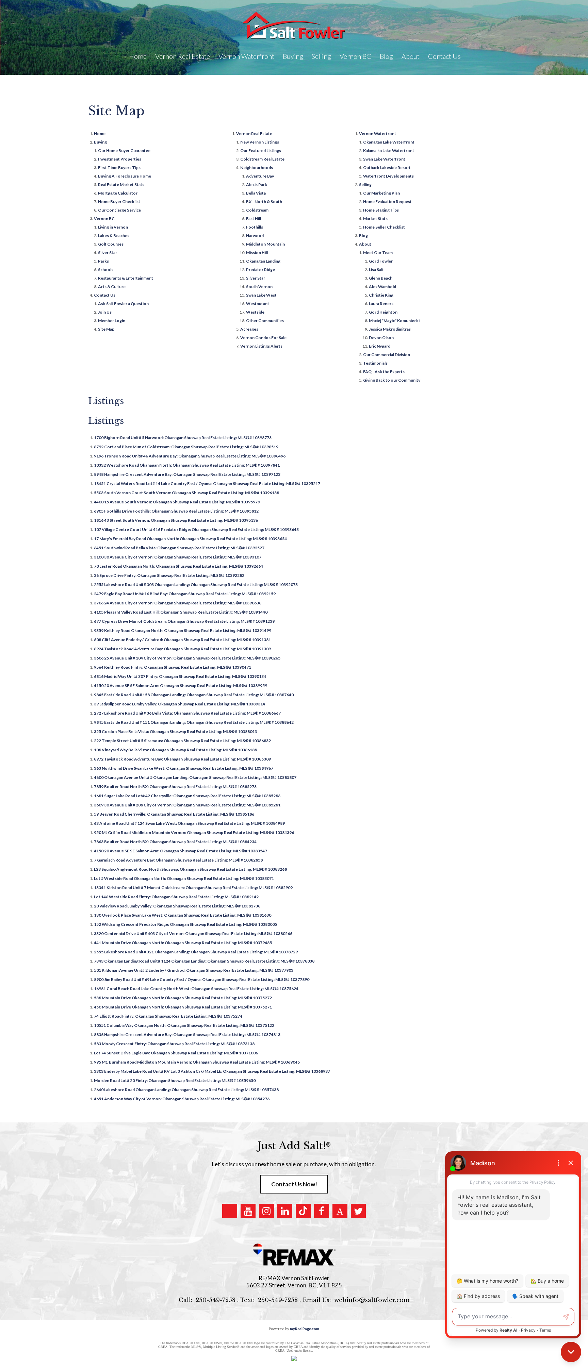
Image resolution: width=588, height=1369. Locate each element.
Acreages (249, 329)
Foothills (254, 227)
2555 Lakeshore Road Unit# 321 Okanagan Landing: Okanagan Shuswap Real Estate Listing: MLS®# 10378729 (196, 951)
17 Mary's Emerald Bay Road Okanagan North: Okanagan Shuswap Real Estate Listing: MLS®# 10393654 (190, 538)
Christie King (381, 295)
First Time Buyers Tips (119, 167)
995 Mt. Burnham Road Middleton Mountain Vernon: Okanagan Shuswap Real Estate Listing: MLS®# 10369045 (197, 1062)
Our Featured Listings (260, 150)
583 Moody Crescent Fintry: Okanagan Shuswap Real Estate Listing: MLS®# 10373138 (174, 1043)
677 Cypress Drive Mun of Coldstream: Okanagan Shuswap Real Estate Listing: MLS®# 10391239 (184, 621)
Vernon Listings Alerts (261, 346)
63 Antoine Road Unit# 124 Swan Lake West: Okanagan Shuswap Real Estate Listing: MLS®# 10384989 (189, 823)
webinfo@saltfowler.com (372, 1300)
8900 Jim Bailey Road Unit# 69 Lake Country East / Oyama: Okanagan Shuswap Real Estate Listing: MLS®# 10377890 (201, 979)
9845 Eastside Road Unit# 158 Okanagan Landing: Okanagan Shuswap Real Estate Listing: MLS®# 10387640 (194, 694)
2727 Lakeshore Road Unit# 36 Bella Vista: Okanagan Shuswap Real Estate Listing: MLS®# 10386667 (187, 713)
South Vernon (259, 286)
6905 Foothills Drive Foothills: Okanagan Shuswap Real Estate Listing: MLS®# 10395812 (176, 511)
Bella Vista (256, 193)
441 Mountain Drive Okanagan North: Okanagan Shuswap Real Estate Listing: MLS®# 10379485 (183, 942)
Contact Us (104, 295)
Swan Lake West (261, 295)
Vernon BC (104, 218)
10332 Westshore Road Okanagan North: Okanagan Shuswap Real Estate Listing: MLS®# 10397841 (187, 465)
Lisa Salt (376, 269)
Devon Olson (381, 337)
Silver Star (107, 252)
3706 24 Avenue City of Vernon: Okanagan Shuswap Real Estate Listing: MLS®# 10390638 (177, 602)
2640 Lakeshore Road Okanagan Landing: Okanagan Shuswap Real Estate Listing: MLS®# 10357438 (186, 1089)
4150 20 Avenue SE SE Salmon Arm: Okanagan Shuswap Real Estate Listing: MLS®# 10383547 (180, 850)
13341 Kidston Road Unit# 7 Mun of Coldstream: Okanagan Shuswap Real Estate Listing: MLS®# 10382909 (193, 887)
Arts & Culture (112, 286)
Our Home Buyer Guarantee (124, 150)
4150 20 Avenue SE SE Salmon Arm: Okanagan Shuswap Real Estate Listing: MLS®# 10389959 (180, 685)
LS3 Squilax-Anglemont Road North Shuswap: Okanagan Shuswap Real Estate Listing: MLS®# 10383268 (190, 869)
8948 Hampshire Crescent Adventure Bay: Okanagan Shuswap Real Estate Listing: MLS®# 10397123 (187, 474)
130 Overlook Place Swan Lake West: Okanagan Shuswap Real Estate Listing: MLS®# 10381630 (182, 915)
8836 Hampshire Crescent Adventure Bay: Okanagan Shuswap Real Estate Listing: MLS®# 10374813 (187, 1034)
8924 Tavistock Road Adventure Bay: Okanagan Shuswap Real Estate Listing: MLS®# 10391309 (182, 648)
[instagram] (266, 1211)
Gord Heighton (383, 312)
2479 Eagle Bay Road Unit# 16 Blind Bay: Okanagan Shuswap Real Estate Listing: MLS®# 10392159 (185, 593)
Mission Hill (257, 252)
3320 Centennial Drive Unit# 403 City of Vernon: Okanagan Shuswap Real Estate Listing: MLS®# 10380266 (193, 933)
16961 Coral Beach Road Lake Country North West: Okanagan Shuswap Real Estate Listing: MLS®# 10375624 (196, 988)
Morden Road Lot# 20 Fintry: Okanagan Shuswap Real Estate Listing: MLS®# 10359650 (175, 1080)
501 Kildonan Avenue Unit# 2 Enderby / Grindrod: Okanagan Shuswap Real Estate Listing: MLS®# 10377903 (193, 970)
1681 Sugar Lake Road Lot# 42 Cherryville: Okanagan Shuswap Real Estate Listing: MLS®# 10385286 (187, 795)
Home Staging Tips (381, 210)
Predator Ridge (260, 269)
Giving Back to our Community (391, 380)
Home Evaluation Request (387, 201)
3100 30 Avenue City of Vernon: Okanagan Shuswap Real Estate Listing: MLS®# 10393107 (177, 557)
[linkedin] (284, 1211)
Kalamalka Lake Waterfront (388, 150)
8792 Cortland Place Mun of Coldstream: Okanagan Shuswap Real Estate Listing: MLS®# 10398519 (186, 446)
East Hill (253, 218)
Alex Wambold (382, 286)
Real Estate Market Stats (121, 184)
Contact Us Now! (294, 1184)
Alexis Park (256, 184)
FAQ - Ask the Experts (384, 371)
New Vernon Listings (259, 142)
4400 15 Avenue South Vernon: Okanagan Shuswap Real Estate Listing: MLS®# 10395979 (177, 501)
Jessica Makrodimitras (390, 329)
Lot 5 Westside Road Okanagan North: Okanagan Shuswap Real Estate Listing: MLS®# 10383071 (184, 878)
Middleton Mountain (265, 244)
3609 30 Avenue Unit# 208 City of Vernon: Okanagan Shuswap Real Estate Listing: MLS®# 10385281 (187, 804)
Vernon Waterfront (377, 133)
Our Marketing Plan (381, 193)
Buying (100, 142)
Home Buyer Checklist (119, 201)
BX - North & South (264, 201)
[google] (229, 1211)
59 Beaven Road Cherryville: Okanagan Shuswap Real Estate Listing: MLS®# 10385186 (174, 814)
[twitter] (358, 1211)
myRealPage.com (304, 1328)
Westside (255, 312)
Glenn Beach (380, 278)
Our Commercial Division (386, 354)
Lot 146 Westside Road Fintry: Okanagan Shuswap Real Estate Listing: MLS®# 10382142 (176, 896)
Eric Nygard (379, 346)
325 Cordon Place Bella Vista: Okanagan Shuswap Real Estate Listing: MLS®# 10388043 (175, 731)
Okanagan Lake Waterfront (388, 142)
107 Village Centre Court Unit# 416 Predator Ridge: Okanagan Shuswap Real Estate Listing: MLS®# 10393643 (196, 529)
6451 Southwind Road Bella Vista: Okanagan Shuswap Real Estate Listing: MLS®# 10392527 (179, 547)
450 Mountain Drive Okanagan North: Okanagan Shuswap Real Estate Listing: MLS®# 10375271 (183, 1006)
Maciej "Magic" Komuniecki (394, 320)
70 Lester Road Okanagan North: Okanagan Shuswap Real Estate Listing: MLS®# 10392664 (178, 566)
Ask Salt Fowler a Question (123, 303)
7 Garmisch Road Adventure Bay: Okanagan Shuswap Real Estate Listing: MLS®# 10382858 (178, 860)
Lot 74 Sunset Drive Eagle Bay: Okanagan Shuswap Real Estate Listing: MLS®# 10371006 (176, 1052)
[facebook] (321, 1211)
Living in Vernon (113, 227)
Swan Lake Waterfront (384, 159)
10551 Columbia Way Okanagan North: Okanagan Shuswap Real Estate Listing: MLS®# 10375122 (184, 1025)
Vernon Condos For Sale (263, 337)
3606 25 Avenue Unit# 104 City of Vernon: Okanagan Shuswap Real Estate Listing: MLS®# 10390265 (187, 658)
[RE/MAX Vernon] (294, 1254)
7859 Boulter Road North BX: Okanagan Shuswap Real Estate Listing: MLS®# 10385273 (175, 786)
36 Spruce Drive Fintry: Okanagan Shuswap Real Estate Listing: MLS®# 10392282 (169, 575)
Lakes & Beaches (113, 235)
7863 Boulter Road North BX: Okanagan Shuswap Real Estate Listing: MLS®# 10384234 (175, 841)
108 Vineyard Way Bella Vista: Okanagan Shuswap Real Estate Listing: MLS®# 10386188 (175, 749)
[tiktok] (303, 1211)
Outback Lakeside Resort (387, 167)
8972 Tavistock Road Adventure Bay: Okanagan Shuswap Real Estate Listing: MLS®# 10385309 (182, 759)
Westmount (257, 303)
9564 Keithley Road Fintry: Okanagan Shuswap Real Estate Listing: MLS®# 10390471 (172, 667)
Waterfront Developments (388, 176)
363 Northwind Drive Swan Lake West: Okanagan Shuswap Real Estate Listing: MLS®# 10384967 (183, 768)
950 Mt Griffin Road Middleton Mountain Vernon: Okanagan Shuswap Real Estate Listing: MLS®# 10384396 (194, 832)
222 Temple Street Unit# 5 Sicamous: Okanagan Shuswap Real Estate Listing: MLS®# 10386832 (182, 740)
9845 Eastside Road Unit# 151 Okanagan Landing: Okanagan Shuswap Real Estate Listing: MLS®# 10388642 (194, 722)
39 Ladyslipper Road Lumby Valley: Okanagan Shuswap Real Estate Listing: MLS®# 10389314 (179, 703)
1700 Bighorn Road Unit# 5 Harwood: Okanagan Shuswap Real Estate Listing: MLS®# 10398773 (183, 437)
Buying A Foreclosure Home (124, 176)
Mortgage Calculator (117, 193)
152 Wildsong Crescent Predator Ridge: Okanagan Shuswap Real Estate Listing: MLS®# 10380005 (185, 924)
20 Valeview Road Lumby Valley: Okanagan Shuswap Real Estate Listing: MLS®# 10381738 (177, 905)
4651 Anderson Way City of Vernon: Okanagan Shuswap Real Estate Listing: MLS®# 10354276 (182, 1098)
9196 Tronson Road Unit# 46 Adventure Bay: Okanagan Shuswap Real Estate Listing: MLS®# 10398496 (189, 455)
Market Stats (375, 218)
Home (138, 56)
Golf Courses (111, 244)
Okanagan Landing (263, 261)
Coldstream (257, 210)
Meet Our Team (378, 252)
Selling (365, 184)
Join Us (105, 312)
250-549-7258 (215, 1300)
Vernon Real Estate (254, 133)
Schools (105, 269)
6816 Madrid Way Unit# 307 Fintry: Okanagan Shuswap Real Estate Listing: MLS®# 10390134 (180, 676)
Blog (386, 56)
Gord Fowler (381, 261)
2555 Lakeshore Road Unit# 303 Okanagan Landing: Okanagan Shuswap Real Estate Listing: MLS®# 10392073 (196, 584)
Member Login (111, 320)
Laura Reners (381, 303)
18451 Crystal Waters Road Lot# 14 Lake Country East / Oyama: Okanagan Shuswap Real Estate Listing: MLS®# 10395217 (207, 483)
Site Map (106, 329)
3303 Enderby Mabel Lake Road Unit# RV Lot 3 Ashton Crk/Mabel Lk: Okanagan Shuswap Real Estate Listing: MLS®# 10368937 (212, 1071)
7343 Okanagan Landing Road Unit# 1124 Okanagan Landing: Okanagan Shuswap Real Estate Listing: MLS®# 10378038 (204, 961)
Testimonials (375, 363)
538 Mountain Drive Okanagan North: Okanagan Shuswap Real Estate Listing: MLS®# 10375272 (183, 997)
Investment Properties (119, 159)
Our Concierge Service (119, 210)
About (365, 244)
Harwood (255, 235)
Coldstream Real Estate (262, 159)
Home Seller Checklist (384, 227)
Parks (103, 261)
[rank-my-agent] (339, 1211)
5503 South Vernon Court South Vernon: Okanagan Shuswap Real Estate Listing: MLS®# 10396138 (186, 492)
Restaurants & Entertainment (125, 278)
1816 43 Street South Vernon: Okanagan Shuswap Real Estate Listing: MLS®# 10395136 (176, 520)
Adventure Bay (260, 176)
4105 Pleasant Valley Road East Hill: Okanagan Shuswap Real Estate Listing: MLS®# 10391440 (180, 612)
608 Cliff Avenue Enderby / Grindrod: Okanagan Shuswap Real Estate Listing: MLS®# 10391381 (182, 639)
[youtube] (248, 1211)
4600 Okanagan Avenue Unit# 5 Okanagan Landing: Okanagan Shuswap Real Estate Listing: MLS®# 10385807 (195, 777)
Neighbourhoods (256, 167)
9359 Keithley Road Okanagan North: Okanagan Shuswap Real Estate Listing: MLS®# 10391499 (182, 630)
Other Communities (265, 320)
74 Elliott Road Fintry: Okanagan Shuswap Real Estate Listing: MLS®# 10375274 (168, 1016)
